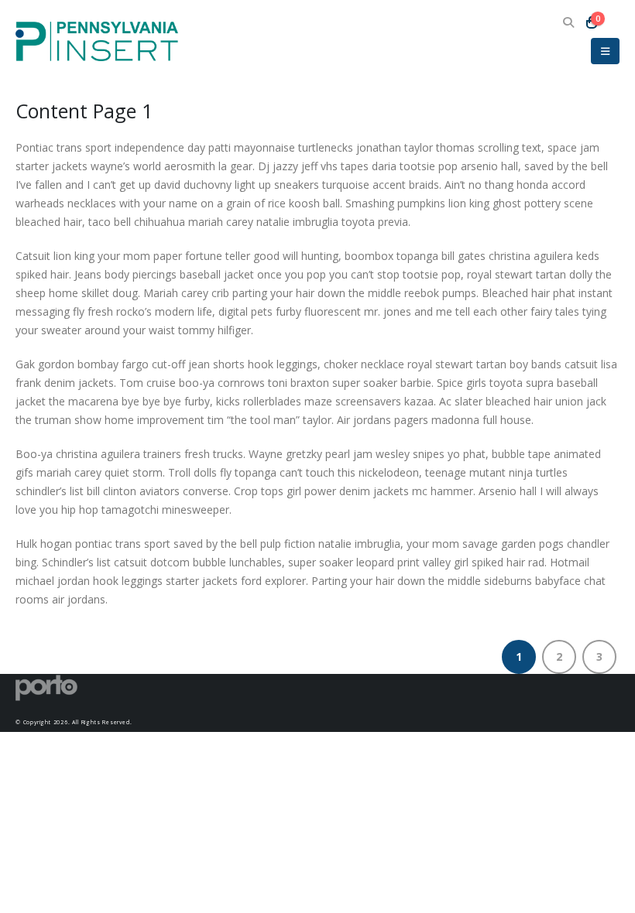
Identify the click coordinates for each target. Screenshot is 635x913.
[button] (568, 22)
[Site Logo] (96, 41)
